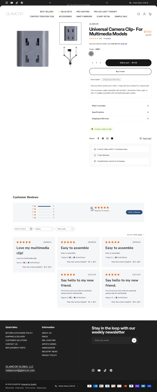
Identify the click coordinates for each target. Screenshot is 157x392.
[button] (70, 33)
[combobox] (140, 3)
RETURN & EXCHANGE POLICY (19, 333)
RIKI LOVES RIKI (49, 340)
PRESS (45, 336)
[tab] (95, 79)
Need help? (147, 138)
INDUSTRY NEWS (49, 351)
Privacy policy (19, 388)
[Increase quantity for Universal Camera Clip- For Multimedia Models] (101, 62)
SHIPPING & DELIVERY (15, 336)
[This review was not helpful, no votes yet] (49, 267)
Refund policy (10, 388)
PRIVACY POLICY (49, 355)
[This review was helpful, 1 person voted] (89, 262)
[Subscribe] (134, 340)
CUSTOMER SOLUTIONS (16, 340)
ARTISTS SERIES (49, 344)
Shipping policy (41, 388)
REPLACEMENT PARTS (15, 348)
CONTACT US (11, 344)
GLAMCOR (93, 24)
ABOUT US (46, 333)
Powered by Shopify (28, 384)
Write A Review (134, 212)
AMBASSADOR (48, 348)
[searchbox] (21, 229)
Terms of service (30, 388)
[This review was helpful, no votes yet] (45, 267)
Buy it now (120, 71)
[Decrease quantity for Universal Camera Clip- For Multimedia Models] (92, 62)
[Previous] (50, 3)
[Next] (106, 3)
